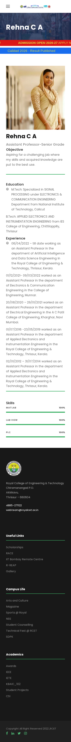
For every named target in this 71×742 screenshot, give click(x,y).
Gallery (11, 571)
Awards (11, 666)
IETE (9, 678)
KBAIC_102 (13, 684)
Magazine (12, 607)
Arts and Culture (17, 601)
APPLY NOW (39, 43)
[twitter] (19, 733)
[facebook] (7, 733)
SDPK (9, 637)
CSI (8, 696)
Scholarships (14, 547)
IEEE (8, 672)
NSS (8, 619)
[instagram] (25, 733)
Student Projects (17, 690)
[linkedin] (12, 733)
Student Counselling (19, 625)
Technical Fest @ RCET (21, 631)
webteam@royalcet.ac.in (22, 510)
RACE (9, 553)
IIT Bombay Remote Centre (24, 559)
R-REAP (11, 565)
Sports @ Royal (16, 613)
